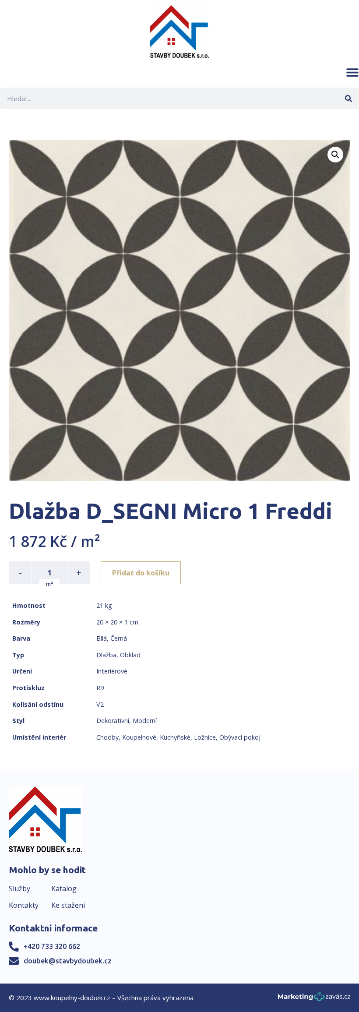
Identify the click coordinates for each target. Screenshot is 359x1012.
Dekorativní (112, 720)
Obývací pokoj (239, 737)
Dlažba (106, 655)
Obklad (130, 655)
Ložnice (205, 737)
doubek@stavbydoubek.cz (68, 961)
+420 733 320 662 (52, 946)
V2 (100, 704)
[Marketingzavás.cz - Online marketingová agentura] (314, 999)
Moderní (145, 720)
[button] (352, 72)
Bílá (101, 638)
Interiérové (111, 671)
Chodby (107, 737)
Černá (118, 638)
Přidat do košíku (140, 573)
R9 (100, 688)
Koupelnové (139, 737)
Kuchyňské (175, 737)
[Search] (348, 98)
